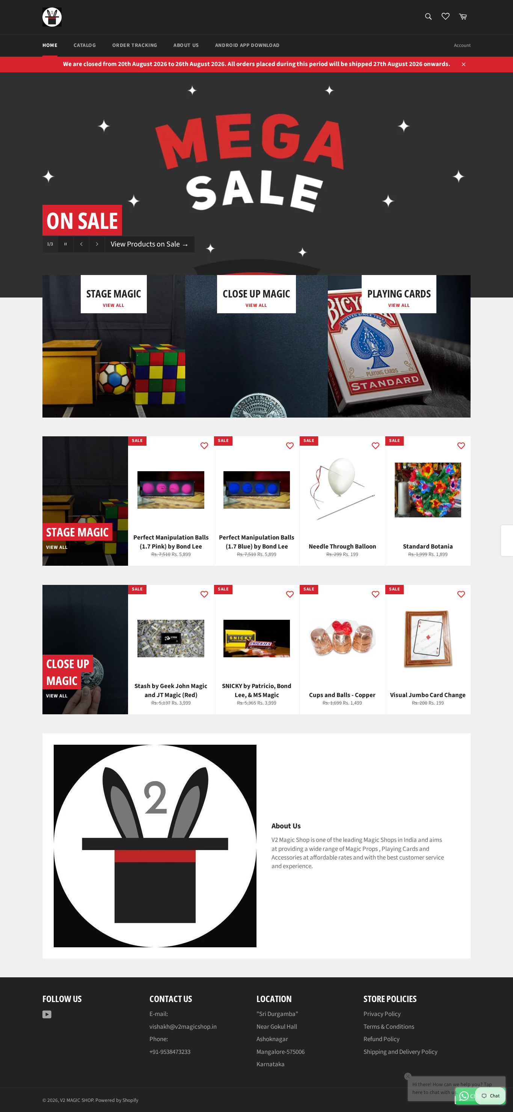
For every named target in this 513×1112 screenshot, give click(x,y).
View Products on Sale (150, 244)
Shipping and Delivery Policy (401, 1051)
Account (462, 45)
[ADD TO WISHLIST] (204, 445)
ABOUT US (186, 45)
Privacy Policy (382, 1014)
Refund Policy (382, 1039)
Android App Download (247, 45)
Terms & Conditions (389, 1026)
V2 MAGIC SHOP (76, 1100)
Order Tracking (134, 45)
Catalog (85, 45)
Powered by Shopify (116, 1100)
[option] (256, 185)
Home (49, 45)
